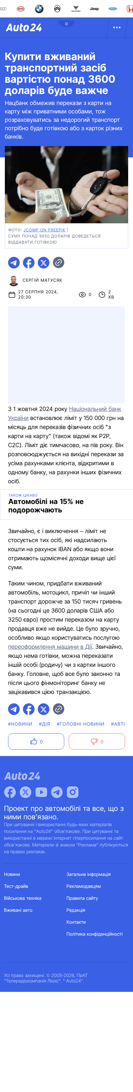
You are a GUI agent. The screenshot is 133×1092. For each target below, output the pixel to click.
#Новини (20, 724)
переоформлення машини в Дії (50, 647)
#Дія (44, 724)
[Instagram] (72, 792)
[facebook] (29, 262)
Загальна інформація (88, 874)
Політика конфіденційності (94, 934)
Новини (12, 874)
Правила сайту (82, 898)
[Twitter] (25, 792)
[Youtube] (41, 792)
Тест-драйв (16, 886)
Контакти (76, 922)
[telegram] (14, 262)
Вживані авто (18, 910)
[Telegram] (57, 792)
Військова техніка (23, 898)
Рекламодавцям (83, 886)
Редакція (75, 910)
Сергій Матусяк (43, 280)
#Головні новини (81, 724)
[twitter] (43, 262)
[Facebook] (10, 792)
